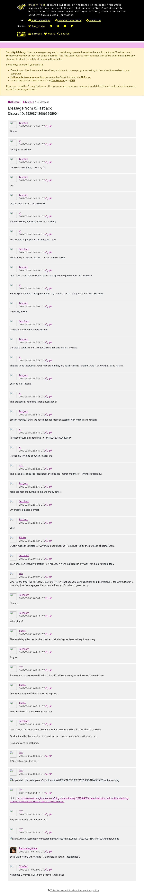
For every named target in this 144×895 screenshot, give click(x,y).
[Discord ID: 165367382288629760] (13, 867)
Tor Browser (58, 80)
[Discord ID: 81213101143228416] (13, 250)
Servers (36, 33)
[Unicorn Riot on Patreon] (72, 26)
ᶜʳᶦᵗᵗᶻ (21, 465)
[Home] (21, 34)
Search (64, 33)
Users (51, 33)
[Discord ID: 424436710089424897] (13, 124)
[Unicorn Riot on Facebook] (51, 26)
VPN (72, 80)
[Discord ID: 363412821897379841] (13, 539)
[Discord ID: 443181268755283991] (13, 849)
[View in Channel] (46, 126)
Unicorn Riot (36, 5)
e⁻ (20, 140)
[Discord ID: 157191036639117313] (13, 467)
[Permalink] (50, 126)
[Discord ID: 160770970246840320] (13, 142)
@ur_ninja (38, 26)
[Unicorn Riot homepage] (21, 7)
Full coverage (40, 20)
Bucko (22, 537)
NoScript (86, 77)
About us (95, 20)
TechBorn (24, 249)
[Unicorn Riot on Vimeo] (58, 26)
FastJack (29, 101)
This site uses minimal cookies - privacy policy (74, 890)
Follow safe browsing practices (28, 77)
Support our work (69, 20)
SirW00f (23, 866)
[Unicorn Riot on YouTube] (65, 26)
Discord (15, 101)
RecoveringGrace (28, 848)
